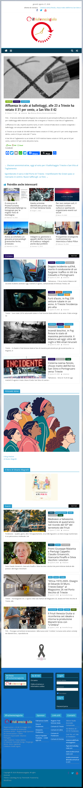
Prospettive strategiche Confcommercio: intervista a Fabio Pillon (67, 239)
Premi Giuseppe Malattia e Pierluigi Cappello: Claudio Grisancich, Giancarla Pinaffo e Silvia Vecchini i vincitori (62, 554)
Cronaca (16, 101)
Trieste (61, 295)
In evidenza (25, 101)
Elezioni (39, 113)
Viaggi (68, 359)
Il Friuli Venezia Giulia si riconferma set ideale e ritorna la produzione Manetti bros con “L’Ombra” (61, 619)
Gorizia (59, 292)
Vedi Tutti (74, 256)
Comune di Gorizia (57, 739)
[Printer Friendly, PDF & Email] (14, 145)
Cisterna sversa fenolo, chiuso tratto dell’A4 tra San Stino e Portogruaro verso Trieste (61, 367)
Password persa (62, 706)
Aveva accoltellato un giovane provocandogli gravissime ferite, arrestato (15, 240)
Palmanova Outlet (42, 721)
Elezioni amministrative (49, 113)
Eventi (70, 513)
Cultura (51, 513)
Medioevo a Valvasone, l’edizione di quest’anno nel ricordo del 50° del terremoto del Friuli (61, 523)
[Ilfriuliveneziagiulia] (6, 50)
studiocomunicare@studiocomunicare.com (72, 759)
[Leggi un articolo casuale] (77, 50)
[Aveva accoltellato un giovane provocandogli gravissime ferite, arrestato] (16, 223)
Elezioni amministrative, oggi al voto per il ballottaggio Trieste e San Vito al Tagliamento (41, 167)
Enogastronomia (61, 513)
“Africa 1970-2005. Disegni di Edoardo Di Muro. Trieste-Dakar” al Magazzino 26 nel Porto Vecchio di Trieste (63, 586)
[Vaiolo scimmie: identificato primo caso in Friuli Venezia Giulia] (41, 189)
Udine (67, 295)
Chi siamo (34, 680)
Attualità (8, 101)
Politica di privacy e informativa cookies (38, 685)
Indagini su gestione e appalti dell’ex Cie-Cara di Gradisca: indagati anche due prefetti (40, 240)
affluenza (33, 113)
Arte (50, 577)
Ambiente (52, 324)
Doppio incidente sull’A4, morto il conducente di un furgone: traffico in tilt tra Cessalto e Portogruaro (62, 271)
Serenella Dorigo (67, 595)
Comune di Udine (57, 730)
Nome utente (61, 680)
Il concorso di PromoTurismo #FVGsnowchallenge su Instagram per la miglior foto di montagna (15, 209)
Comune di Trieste (57, 726)
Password (60, 687)
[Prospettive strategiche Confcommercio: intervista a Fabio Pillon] (67, 223)
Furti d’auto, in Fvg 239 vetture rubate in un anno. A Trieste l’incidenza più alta (62, 303)
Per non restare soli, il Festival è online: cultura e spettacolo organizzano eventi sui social (66, 208)
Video (73, 609)
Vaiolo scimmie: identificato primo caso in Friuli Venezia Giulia (41, 205)
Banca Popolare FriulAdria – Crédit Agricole (42, 738)
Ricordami (62, 693)
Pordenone (69, 262)
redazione (24, 113)
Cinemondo (52, 609)
